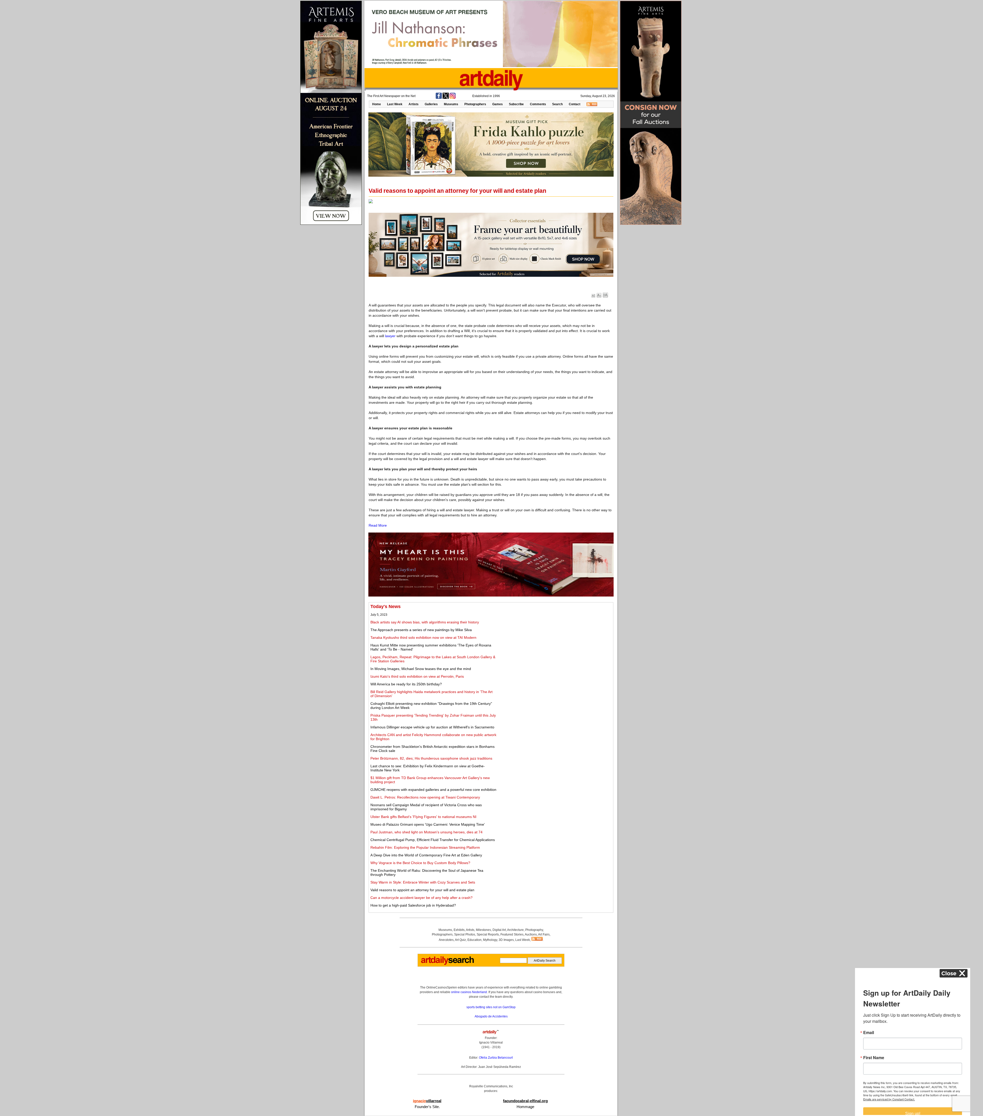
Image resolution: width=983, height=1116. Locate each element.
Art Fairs (544, 934)
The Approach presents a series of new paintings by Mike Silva (421, 630)
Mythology (490, 940)
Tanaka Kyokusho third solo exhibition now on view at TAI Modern (423, 637)
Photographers (475, 104)
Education (474, 940)
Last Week (394, 104)
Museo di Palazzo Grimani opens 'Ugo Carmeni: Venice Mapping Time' (427, 824)
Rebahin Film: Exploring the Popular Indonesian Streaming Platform (425, 847)
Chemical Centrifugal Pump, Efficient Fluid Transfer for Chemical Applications (432, 840)
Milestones (483, 930)
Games (497, 104)
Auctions (531, 934)
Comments (538, 104)
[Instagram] (453, 98)
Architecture (515, 930)
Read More (378, 525)
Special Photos (464, 934)
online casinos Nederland (469, 992)
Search (557, 104)
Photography (534, 930)
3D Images (506, 940)
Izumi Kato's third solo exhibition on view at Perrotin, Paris (417, 676)
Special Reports (488, 934)
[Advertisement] (555, 640)
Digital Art (499, 930)
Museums (451, 104)
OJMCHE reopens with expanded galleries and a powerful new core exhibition (433, 790)
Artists (414, 104)
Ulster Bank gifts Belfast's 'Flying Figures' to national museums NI (423, 817)
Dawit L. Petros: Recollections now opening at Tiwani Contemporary (425, 797)
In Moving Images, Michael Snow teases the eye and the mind (420, 669)
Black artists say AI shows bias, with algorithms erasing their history (424, 622)
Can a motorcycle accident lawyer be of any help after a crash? (421, 898)
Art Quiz (460, 940)
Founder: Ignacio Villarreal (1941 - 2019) (491, 1042)
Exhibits (459, 930)
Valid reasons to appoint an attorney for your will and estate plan (422, 890)
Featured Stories (511, 934)
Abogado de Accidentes (491, 1016)
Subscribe (516, 104)
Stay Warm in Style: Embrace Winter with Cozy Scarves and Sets (422, 882)
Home (376, 104)
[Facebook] (439, 98)
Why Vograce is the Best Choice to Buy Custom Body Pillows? (420, 863)
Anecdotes (446, 940)
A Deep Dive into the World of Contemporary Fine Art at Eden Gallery (426, 855)
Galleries (431, 104)
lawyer (390, 336)
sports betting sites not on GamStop (491, 1007)
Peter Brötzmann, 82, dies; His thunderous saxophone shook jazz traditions (431, 758)
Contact (574, 104)
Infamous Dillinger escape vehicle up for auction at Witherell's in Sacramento (432, 727)
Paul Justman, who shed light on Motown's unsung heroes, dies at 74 (426, 832)
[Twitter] (446, 98)
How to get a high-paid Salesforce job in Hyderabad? (413, 905)
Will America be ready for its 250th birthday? (406, 684)
